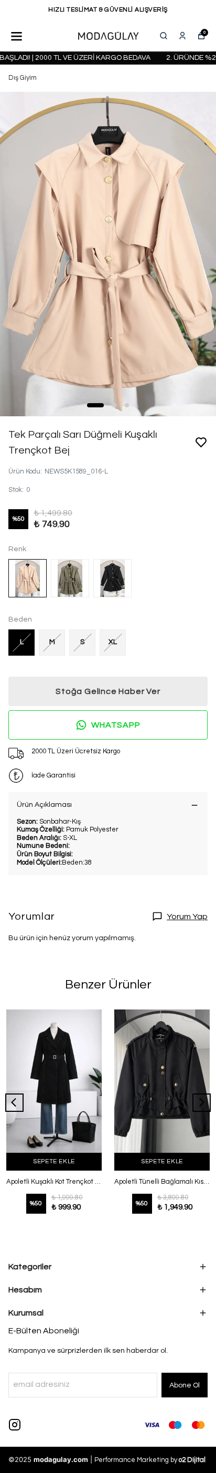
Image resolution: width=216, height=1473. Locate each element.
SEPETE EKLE (54, 1161)
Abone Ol (184, 1385)
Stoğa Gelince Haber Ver (108, 691)
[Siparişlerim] (182, 35)
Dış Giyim (22, 77)
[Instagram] (14, 1424)
